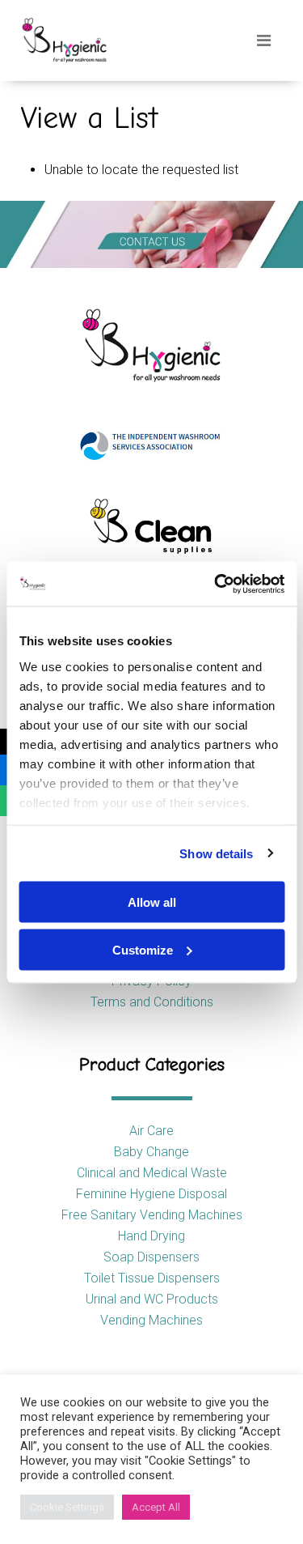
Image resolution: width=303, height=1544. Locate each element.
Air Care (151, 1130)
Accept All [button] (156, 1507)
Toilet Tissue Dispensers (152, 1278)
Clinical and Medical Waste (152, 1172)
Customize (142, 949)
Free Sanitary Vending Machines (151, 1215)
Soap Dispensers (151, 1257)
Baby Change (151, 1151)
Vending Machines (151, 1320)
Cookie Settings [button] (67, 1507)
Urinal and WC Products (152, 1299)
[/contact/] (151, 234)
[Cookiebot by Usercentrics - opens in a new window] (215, 583)
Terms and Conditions (151, 1002)
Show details (216, 853)
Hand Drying (151, 1236)
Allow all (152, 902)
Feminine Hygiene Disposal (151, 1194)
